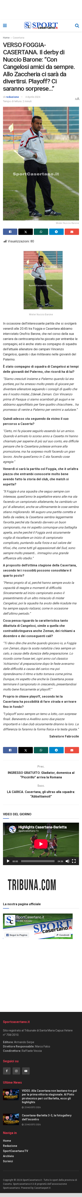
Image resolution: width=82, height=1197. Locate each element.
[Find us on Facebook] (7, 1071)
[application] (41, 844)
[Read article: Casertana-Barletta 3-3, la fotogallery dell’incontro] (11, 1119)
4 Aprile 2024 (32, 96)
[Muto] (67, 861)
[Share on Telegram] (56, 232)
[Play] (8, 861)
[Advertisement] (41, 974)
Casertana (18, 37)
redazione (12, 96)
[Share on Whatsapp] (41, 232)
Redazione (10, 1145)
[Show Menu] (5, 26)
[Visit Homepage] (41, 26)
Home (6, 37)
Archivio (8, 1156)
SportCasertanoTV (15, 1151)
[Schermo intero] (74, 861)
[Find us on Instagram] (16, 1071)
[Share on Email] (72, 232)
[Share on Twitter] (25, 232)
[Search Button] (77, 26)
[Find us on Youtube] (26, 1071)
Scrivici (8, 1161)
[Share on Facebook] (10, 232)
